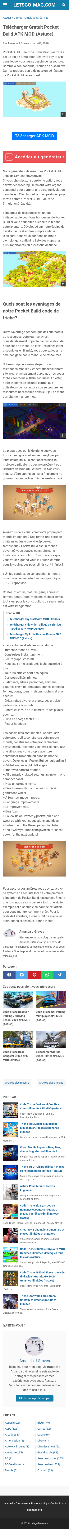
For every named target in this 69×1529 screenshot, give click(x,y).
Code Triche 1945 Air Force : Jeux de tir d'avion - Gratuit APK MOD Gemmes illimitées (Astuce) (42, 1276)
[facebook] (9, 975)
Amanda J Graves (34, 1360)
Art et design (14, 1440)
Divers (43, 1440)
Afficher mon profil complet (35, 1398)
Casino (43, 1434)
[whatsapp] (47, 975)
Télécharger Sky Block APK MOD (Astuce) (35, 619)
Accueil (8, 1503)
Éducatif (45, 1470)
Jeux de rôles (48, 1464)
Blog (43, 1422)
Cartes (44, 1428)
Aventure (14, 1452)
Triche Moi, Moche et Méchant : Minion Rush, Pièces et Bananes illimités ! (39, 1127)
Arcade (13, 1434)
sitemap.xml (34, 1509)
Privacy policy (39, 1503)
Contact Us (57, 1503)
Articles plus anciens (51, 1082)
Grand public (47, 1452)
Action (12, 1422)
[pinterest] (34, 975)
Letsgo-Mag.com (34, 5)
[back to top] (61, 1520)
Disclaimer (22, 1503)
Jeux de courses (50, 1458)
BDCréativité (14, 1464)
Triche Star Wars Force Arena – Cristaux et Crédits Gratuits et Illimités (39, 1300)
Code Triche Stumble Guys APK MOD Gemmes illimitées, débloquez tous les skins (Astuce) (42, 1253)
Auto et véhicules (17, 1446)
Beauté (11, 1470)
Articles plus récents (17, 1082)
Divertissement (49, 1446)
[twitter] (22, 975)
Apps (11, 1428)
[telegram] (59, 975)
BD (8, 1458)
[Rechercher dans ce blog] (64, 5)
